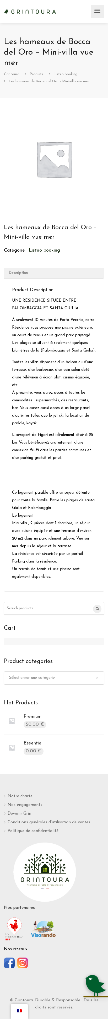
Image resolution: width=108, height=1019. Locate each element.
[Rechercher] (97, 609)
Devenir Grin (19, 813)
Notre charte (20, 796)
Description (18, 273)
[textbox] (54, 678)
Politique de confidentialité (33, 831)
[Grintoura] (30, 11)
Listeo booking (44, 250)
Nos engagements (25, 805)
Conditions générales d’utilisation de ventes (49, 822)
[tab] (54, 273)
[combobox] (54, 678)
